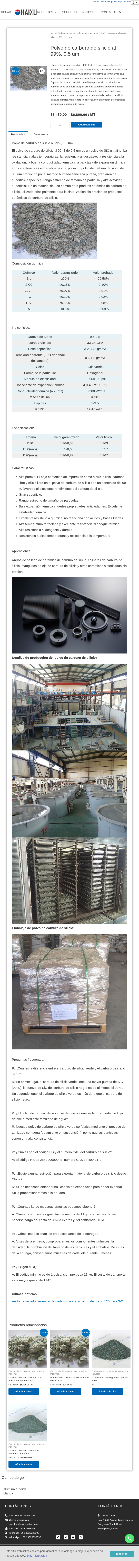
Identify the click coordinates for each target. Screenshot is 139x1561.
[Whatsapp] (129, 1538)
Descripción (18, 134)
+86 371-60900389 (102, 2)
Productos (44, 12)
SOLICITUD (69, 12)
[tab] (18, 134)
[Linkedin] (81, 1537)
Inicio (53, 33)
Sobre (21, 12)
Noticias (88, 12)
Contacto (108, 12)
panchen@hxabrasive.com (123, 2)
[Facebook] (58, 1537)
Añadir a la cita (86, 124)
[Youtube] (73, 1537)
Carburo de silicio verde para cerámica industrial (81, 33)
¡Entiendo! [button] (122, 1553)
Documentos (41, 134)
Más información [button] (37, 1555)
